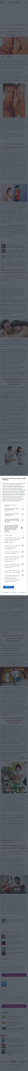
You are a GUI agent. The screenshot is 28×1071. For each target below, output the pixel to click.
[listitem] (14, 506)
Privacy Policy (22, 592)
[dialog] (14, 535)
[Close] (25, 478)
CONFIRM (8, 587)
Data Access (14, 592)
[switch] (22, 509)
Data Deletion (5, 592)
